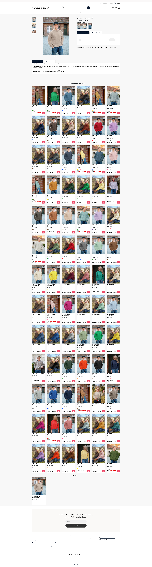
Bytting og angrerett (53, 546)
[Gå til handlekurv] (119, 8)
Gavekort (90, 12)
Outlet (95, 12)
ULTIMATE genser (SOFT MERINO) (66, 106)
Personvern (51, 548)
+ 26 (95, 26)
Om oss (50, 538)
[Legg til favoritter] (43, 88)
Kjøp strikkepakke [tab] (96, 33)
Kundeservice (52, 540)
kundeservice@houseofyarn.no (107, 538)
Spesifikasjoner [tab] (49, 61)
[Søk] (88, 7)
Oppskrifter (62, 12)
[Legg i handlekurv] (43, 113)
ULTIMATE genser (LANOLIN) (36, 106)
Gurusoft (76, 564)
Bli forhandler (68, 538)
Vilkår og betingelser (53, 542)
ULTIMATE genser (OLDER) (113, 195)
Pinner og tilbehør (80, 12)
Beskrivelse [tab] (37, 61)
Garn (56, 12)
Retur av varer (52, 544)
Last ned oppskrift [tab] (83, 33)
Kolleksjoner (71, 12)
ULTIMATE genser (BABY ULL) (51, 106)
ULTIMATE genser (81, 105)
